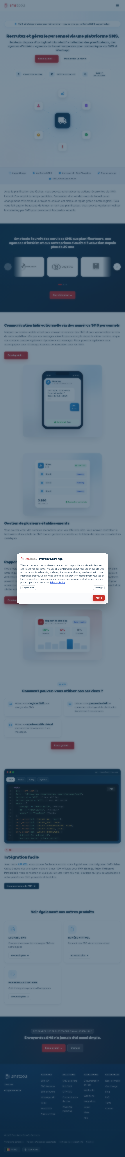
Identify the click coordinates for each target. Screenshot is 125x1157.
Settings (99, 588)
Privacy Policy (57, 582)
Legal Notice (28, 588)
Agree (99, 597)
